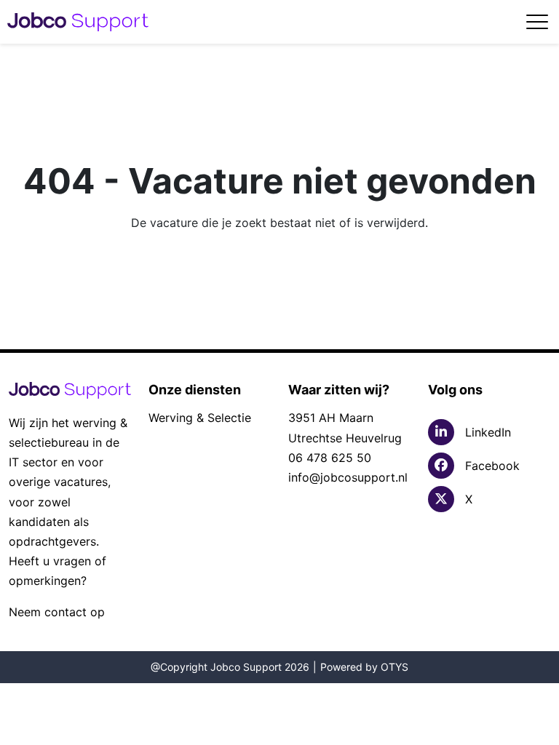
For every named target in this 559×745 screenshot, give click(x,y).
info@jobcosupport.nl (348, 477)
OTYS (394, 667)
